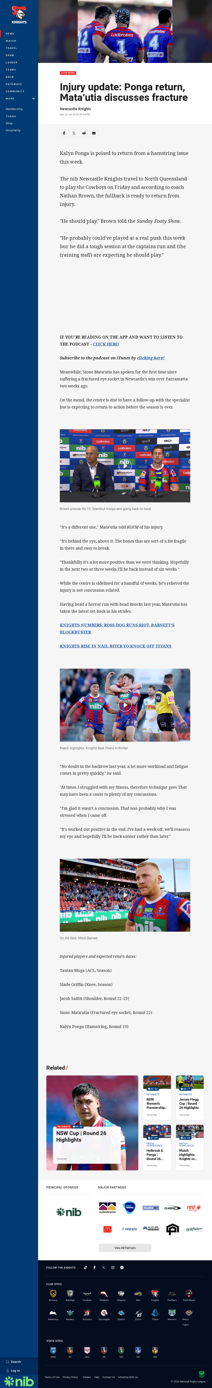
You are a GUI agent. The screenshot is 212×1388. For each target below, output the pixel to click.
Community (15, 91)
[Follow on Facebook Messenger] (122, 1267)
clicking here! (151, 358)
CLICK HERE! (106, 344)
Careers (87, 1377)
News (10, 33)
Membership (14, 109)
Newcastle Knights (75, 108)
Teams (11, 69)
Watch (11, 40)
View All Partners (125, 1248)
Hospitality (13, 130)
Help (96, 1377)
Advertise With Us (128, 1377)
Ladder (12, 62)
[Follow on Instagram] (112, 1267)
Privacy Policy (70, 1377)
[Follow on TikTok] (85, 1267)
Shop (9, 123)
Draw (10, 55)
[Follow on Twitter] (103, 1267)
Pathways (14, 84)
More (10, 98)
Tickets (11, 116)
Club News (68, 73)
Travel (11, 48)
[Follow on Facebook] (94, 1267)
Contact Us (109, 1377)
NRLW (10, 76)
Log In (15, 1371)
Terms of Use (52, 1377)
